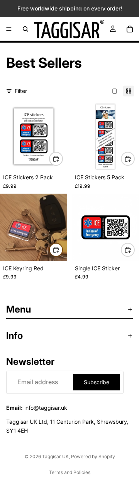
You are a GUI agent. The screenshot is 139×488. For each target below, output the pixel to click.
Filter (21, 91)
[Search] (25, 29)
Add (62, 158)
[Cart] (129, 29)
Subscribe (96, 381)
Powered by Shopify (93, 456)
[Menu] (9, 29)
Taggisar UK (55, 456)
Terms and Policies (69, 472)
